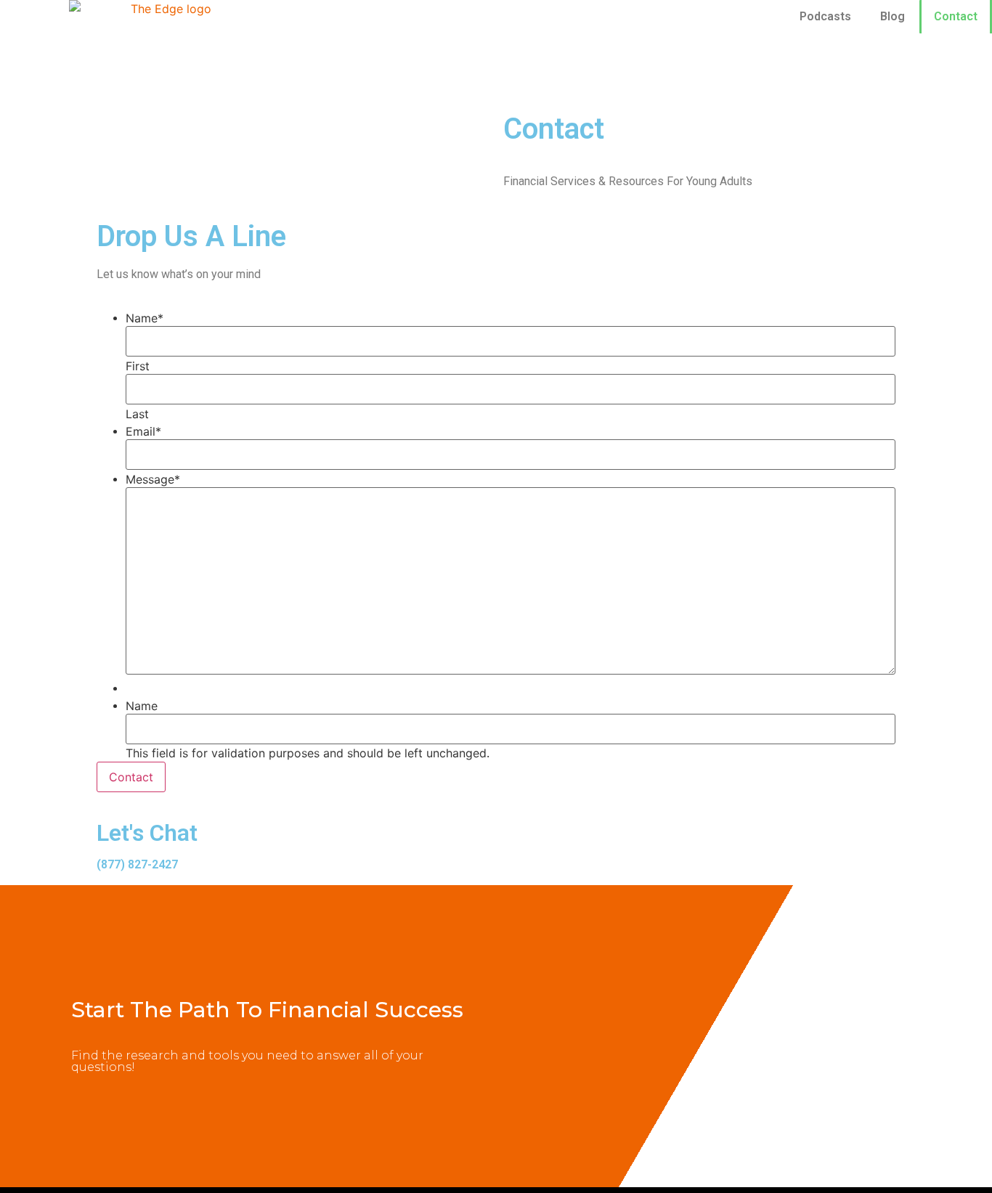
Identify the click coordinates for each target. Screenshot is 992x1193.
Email (143, 431)
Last (137, 414)
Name (144, 318)
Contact (955, 16)
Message (153, 479)
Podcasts (825, 16)
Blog (892, 16)
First (138, 366)
